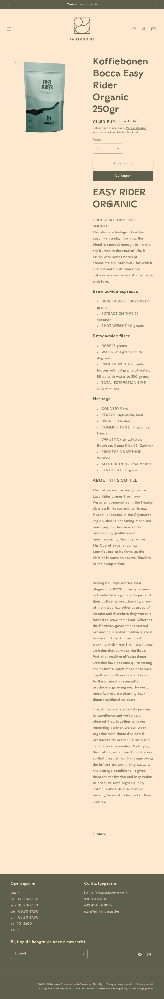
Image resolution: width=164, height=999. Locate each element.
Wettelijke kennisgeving (112, 989)
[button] (9, 29)
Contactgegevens (143, 989)
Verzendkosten (136, 128)
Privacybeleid (145, 984)
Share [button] (101, 834)
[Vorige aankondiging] (8, 4)
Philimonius (53, 984)
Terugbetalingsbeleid (119, 984)
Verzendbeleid (85, 989)
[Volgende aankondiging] (155, 4)
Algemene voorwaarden (57, 989)
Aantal (97, 140)
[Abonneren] (82, 954)
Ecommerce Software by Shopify (81, 984)
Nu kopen (123, 176)
